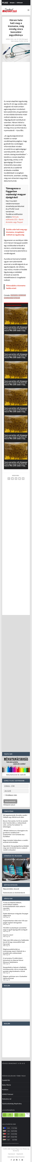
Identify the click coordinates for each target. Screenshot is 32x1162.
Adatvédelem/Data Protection (16, 1157)
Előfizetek (20, 2)
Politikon (5, 1089)
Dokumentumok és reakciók (16, 775)
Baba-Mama (6, 1085)
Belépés (12, 2)
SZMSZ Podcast (7, 1094)
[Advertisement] (16, 81)
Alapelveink (19, 1154)
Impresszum (11, 1154)
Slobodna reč (6, 1099)
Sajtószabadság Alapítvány (12, 1103)
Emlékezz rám (11, 795)
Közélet (21, 41)
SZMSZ (8, 39)
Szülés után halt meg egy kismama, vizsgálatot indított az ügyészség (16, 232)
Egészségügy (14, 41)
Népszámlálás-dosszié (11, 889)
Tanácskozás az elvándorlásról (14, 892)
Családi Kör (6, 1080)
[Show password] (26, 791)
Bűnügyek (25, 39)
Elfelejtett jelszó (9, 805)
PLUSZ (5, 2)
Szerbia (26, 41)
